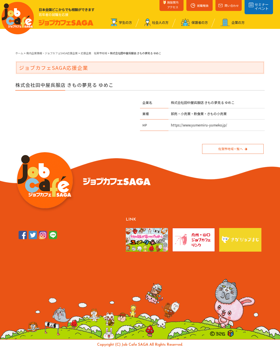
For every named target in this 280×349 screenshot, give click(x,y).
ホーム (19, 53)
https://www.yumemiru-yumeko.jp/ (199, 125)
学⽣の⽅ (125, 22)
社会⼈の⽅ (159, 22)
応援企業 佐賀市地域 (94, 53)
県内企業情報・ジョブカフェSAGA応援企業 (52, 53)
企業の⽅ (238, 22)
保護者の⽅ (199, 22)
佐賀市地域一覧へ (230, 149)
